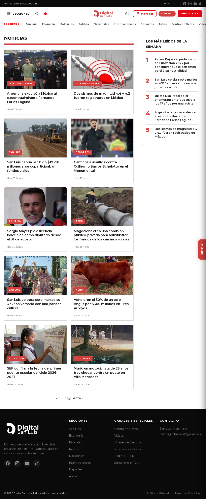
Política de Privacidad (159, 493)
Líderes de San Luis (127, 442)
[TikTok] (200, 3)
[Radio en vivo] (45, 13)
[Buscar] (37, 14)
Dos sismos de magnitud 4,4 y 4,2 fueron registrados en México (176, 132)
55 (63, 398)
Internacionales (125, 24)
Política (83, 24)
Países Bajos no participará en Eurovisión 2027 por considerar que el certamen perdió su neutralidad (175, 64)
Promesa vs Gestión (128, 449)
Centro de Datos (182, 24)
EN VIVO (168, 13)
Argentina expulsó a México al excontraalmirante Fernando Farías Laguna (175, 116)
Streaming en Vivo (127, 463)
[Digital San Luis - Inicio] (103, 14)
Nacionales (101, 24)
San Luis (31, 24)
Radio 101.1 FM (124, 456)
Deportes (147, 24)
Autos (163, 24)
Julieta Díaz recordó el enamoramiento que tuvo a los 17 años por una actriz (175, 99)
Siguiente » (74, 398)
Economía (49, 24)
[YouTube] (195, 3)
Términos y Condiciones (188, 493)
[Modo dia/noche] (127, 14)
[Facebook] (184, 3)
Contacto (168, 3)
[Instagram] (190, 3)
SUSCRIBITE (189, 13)
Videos (119, 435)
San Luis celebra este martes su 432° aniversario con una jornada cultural (176, 83)
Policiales (67, 24)
